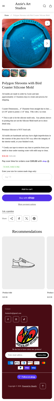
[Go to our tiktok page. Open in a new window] (24, 319)
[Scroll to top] (43, 386)
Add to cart (27, 189)
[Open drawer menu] (3, 6)
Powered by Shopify (29, 386)
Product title (7, 293)
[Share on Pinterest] (34, 218)
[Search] (44, 6)
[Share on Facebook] (19, 218)
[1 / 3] (6, 73)
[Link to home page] (27, 336)
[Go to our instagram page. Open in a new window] (16, 319)
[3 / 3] (23, 73)
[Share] (12, 218)
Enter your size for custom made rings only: (19, 171)
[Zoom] (47, 23)
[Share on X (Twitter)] (27, 218)
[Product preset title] (23, 262)
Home (7, 15)
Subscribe (42, 355)
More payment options (27, 204)
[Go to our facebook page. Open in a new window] (8, 319)
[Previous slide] (7, 43)
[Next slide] (47, 43)
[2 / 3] (14, 73)
